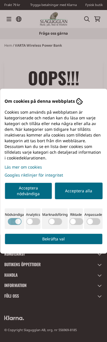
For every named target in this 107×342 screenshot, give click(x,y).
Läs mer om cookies (23, 167)
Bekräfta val (53, 239)
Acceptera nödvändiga (28, 190)
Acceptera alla (78, 190)
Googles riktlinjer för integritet (34, 175)
